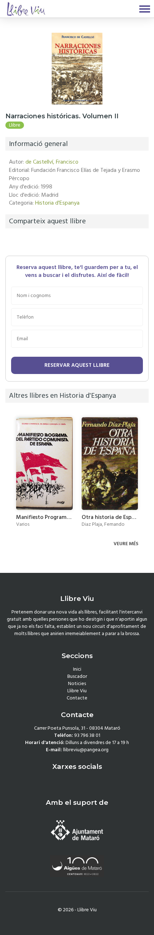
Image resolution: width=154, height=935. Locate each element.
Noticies (77, 683)
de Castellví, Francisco (51, 162)
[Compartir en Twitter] (21, 242)
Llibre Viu (77, 690)
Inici (77, 669)
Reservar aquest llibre (77, 365)
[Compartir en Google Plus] (30, 242)
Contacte (77, 698)
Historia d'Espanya (57, 203)
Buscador (77, 676)
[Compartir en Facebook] (12, 242)
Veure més (126, 543)
